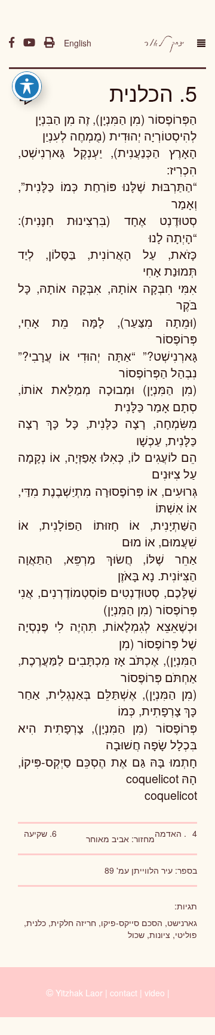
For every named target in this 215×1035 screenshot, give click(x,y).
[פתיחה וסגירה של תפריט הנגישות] (27, 86)
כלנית (36, 922)
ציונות (159, 934)
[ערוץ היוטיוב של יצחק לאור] (29, 43)
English (77, 43)
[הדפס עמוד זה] (49, 43)
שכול (136, 934)
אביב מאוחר (107, 839)
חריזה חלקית (73, 922)
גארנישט (182, 922)
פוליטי (186, 934)
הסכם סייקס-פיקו (131, 922)
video (155, 993)
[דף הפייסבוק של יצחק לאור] (11, 43)
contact (123, 993)
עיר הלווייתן (152, 870)
